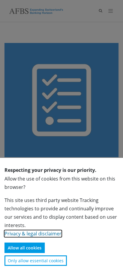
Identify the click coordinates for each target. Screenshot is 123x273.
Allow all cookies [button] (24, 248)
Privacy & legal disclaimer (32, 233)
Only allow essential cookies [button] (36, 260)
